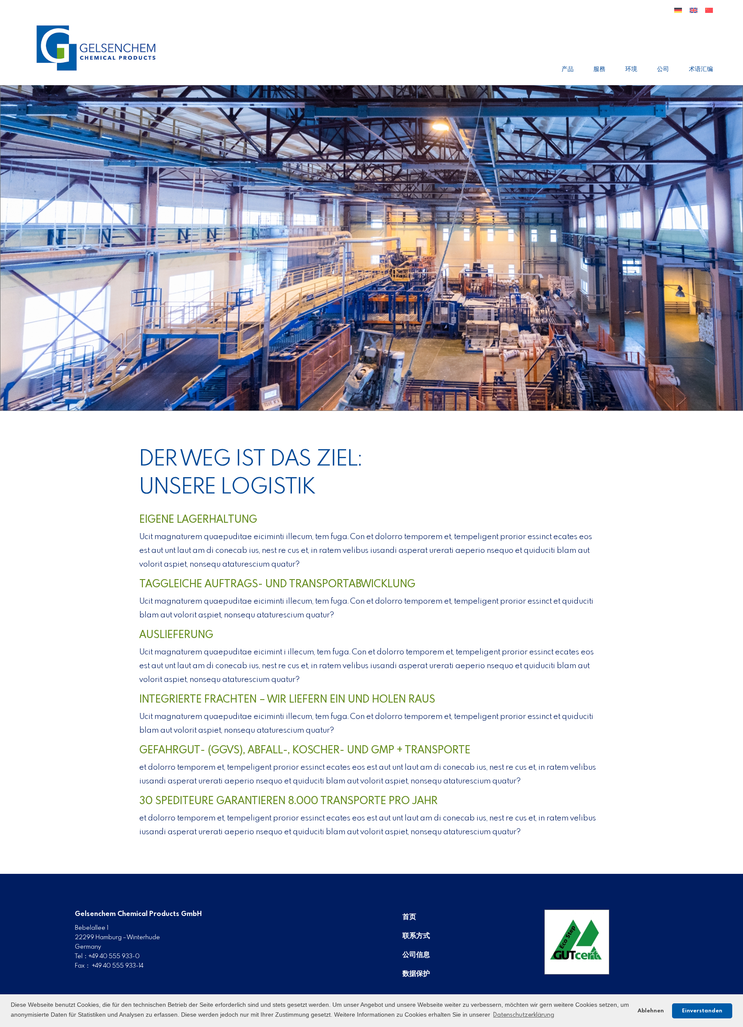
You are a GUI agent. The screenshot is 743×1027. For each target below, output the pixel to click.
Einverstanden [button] (702, 1011)
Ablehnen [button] (651, 1011)
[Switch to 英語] (693, 14)
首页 (409, 917)
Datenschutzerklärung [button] (523, 1015)
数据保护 (416, 974)
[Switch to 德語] (678, 14)
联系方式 (416, 936)
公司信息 (416, 955)
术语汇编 (701, 69)
